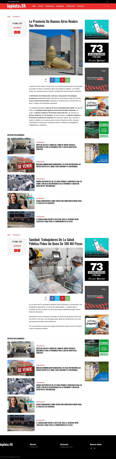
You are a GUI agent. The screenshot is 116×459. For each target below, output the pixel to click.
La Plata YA (17, 28)
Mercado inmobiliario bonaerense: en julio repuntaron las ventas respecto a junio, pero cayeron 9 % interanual (58, 165)
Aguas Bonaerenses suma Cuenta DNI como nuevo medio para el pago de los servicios (59, 202)
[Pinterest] (62, 80)
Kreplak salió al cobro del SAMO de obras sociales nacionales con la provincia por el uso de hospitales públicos (56, 147)
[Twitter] (108, 6)
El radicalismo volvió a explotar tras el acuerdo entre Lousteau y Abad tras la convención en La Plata (57, 220)
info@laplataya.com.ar (66, 447)
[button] (107, 1)
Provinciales (16, 17)
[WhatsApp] (67, 80)
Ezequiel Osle (34, 447)
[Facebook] (105, 6)
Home (8, 17)
